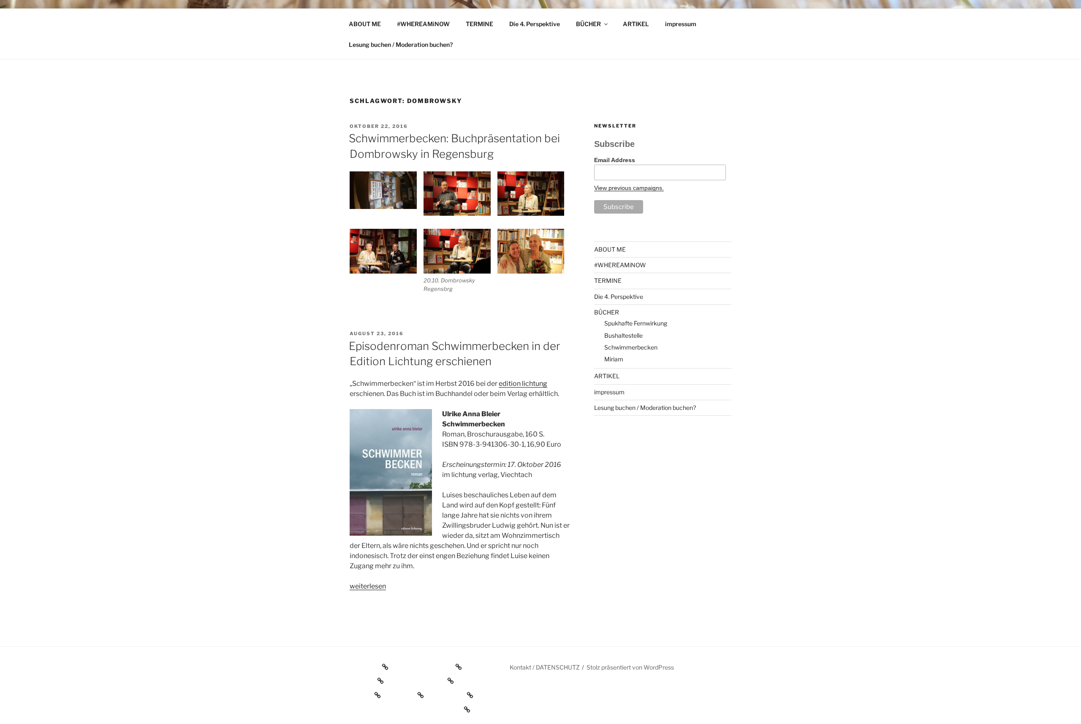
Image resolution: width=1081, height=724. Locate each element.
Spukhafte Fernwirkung (635, 323)
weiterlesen (368, 586)
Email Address (614, 160)
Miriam (613, 359)
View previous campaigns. (629, 187)
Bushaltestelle (623, 335)
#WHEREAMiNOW (423, 23)
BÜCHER (588, 23)
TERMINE (479, 23)
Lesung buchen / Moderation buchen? (401, 44)
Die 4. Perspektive (534, 23)
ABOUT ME (365, 23)
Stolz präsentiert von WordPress (630, 667)
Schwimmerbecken (630, 347)
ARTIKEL (636, 23)
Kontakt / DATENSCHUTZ (545, 667)
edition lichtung (523, 384)
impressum (680, 23)
